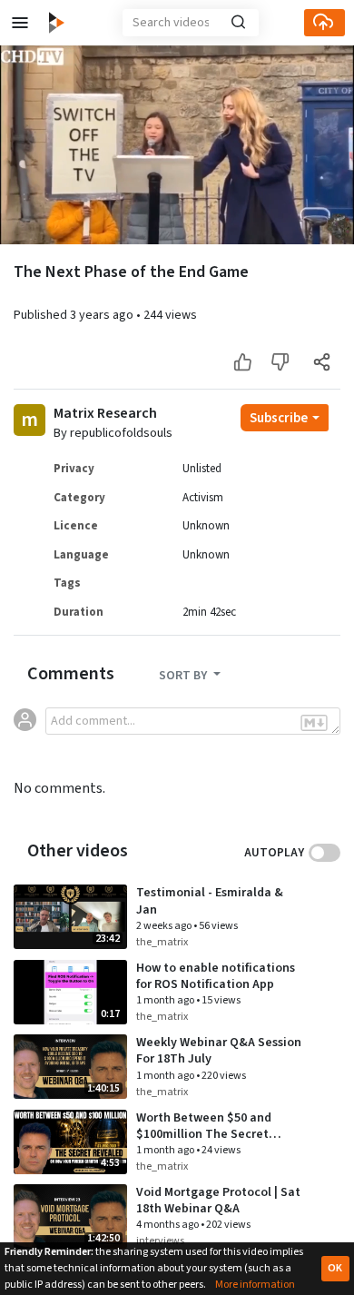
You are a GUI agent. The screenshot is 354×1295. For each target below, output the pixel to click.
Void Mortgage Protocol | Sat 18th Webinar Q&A (218, 1200)
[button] (20, 23)
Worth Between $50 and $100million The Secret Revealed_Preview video (206, 1134)
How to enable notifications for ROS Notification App (215, 976)
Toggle (324, 853)
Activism (202, 497)
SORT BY (184, 676)
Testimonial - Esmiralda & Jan (209, 901)
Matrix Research (105, 413)
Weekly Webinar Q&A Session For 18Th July (218, 1050)
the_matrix (162, 942)
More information (255, 1284)
